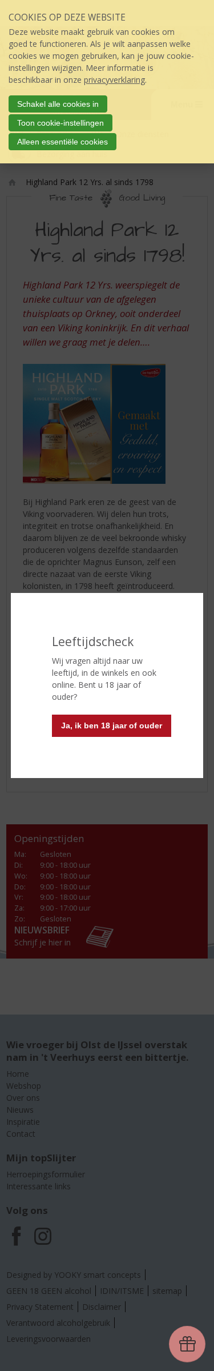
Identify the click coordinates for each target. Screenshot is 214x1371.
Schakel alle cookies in (58, 104)
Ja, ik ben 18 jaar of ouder (111, 725)
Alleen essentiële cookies (62, 141)
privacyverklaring (114, 79)
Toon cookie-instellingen (60, 122)
